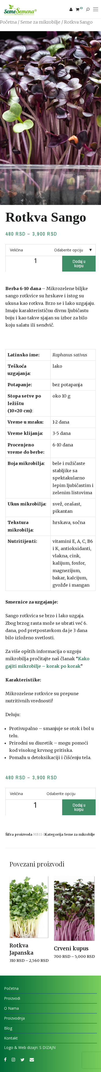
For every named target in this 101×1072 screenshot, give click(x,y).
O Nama (11, 1008)
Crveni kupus (71, 948)
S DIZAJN (47, 1047)
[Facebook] (5, 1059)
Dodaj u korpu (78, 263)
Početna (8, 22)
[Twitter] (22, 1059)
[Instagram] (13, 1059)
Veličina (16, 249)
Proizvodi (12, 998)
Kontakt (11, 1038)
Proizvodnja (14, 1018)
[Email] (32, 1059)
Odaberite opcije (22, 967)
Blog (8, 1028)
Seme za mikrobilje (40, 22)
